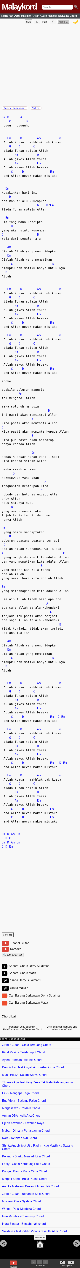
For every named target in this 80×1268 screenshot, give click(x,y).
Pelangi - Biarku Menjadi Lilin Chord (26, 1156)
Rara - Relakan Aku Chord (19, 1138)
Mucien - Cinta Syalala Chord (21, 1201)
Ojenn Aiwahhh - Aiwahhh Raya (23, 1123)
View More (40, 1237)
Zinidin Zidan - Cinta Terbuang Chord (26, 1044)
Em (3, 117)
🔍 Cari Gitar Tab (12, 954)
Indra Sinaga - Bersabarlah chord (24, 1223)
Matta (35, 108)
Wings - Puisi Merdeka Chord (21, 1208)
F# (52, 205)
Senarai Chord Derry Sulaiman (29, 966)
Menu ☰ (63, 21)
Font (44, 22)
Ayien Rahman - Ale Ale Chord (22, 1059)
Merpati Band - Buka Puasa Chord (24, 1178)
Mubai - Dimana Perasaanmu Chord (26, 1130)
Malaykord (19, 6)
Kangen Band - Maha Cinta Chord (24, 1171)
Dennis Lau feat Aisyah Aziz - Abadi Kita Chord (33, 1067)
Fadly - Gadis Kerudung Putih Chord (26, 1163)
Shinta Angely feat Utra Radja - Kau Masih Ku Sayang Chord (37, 1147)
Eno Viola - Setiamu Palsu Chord (24, 1100)
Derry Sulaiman (15, 108)
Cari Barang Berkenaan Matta (28, 1002)
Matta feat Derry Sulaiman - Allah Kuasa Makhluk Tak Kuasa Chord (39, 15)
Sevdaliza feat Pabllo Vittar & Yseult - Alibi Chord (34, 1231)
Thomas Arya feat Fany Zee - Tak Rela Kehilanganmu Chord (37, 1084)
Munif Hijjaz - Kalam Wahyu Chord (24, 1074)
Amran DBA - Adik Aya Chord (21, 1115)
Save (28, 22)
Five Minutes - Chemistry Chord (23, 1216)
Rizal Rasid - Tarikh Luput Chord (23, 1052)
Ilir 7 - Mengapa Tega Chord (20, 1093)
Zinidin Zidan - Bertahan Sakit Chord (26, 1193)
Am (39, 138)
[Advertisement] (40, 64)
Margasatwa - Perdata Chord (21, 1108)
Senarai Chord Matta (22, 973)
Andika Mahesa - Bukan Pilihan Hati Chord (30, 1186)
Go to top (7, 935)
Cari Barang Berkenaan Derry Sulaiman (35, 995)
